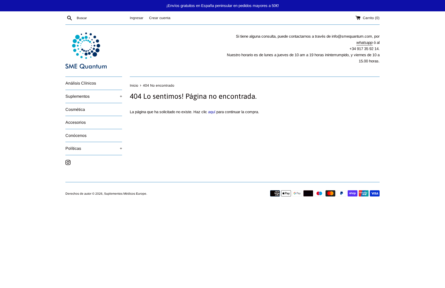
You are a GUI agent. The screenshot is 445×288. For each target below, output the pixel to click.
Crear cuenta (159, 18)
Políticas (93, 148)
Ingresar (136, 18)
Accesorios (75, 122)
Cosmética (75, 109)
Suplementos (93, 96)
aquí (211, 112)
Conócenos (76, 135)
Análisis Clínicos (80, 83)
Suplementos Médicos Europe (125, 193)
